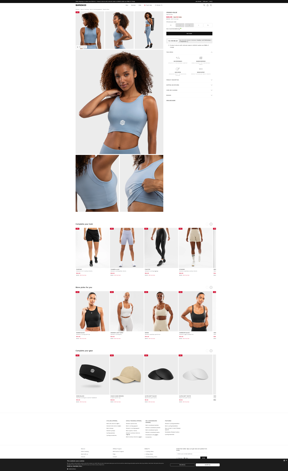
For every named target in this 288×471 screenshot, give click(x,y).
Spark (147, 332)
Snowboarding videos (151, 456)
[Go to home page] (81, 5)
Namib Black (80, 332)
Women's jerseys (110, 430)
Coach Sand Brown (117, 396)
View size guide (170, 100)
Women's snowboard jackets (153, 427)
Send (203, 458)
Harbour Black (184, 332)
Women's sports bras (131, 423)
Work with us (84, 454)
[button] (117, 466)
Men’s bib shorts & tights (112, 423)
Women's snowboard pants (152, 432)
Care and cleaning (171, 90)
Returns (83, 448)
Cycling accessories (111, 435)
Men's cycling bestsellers (171, 426)
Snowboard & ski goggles (152, 434)
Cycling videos (149, 451)
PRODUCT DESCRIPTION (172, 79)
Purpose (79, 269)
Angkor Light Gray (117, 332)
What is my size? (82, 46)
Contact (115, 456)
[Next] (211, 224)
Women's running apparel (132, 428)
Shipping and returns (172, 85)
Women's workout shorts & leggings (133, 433)
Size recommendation (172, 28)
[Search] (204, 5)
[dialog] (144, 465)
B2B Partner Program (118, 451)
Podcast (83, 456)
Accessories (149, 437)
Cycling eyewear (110, 433)
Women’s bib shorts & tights (113, 426)
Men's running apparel (132, 426)
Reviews (168, 95)
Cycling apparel (112, 421)
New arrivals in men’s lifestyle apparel (172, 429)
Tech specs (169, 52)
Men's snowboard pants (152, 430)
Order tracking (85, 451)
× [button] (286, 460)
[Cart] (207, 5)
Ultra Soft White (185, 396)
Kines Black (80, 396)
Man (187, 458)
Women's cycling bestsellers (172, 423)
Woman (180, 458)
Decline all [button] (182, 464)
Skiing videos (149, 454)
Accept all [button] (208, 464)
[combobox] (284, 460)
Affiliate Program (117, 448)
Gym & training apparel (134, 421)
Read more (101, 464)
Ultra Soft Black (151, 396)
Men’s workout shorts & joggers (134, 436)
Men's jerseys (109, 428)
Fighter (147, 269)
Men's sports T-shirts (131, 430)
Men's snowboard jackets (152, 425)
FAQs (114, 454)
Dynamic (182, 269)
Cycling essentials (169, 434)
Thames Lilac (115, 269)
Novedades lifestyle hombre (172, 432)
